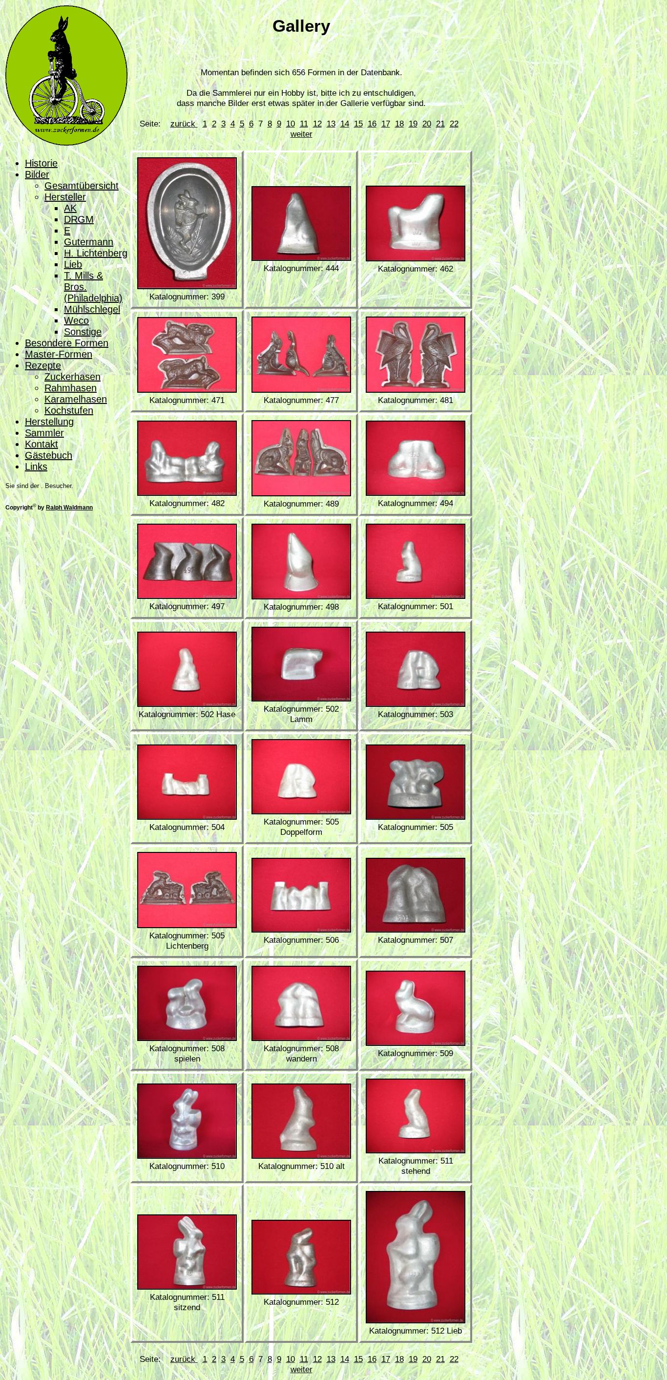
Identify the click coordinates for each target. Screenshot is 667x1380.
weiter (302, 134)
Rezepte (43, 365)
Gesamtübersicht (81, 185)
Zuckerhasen (72, 376)
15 (358, 123)
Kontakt (41, 444)
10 (290, 123)
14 (344, 123)
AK (70, 208)
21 (440, 123)
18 (399, 123)
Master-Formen (58, 354)
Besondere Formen (66, 343)
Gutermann (88, 241)
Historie (41, 163)
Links (36, 466)
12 (317, 123)
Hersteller (65, 196)
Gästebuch (48, 455)
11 (304, 123)
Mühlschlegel (92, 309)
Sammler (44, 432)
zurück (184, 123)
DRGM (79, 219)
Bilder (37, 174)
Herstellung (49, 421)
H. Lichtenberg (95, 253)
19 (413, 123)
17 (385, 123)
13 (331, 123)
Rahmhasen (70, 387)
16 (372, 123)
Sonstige (83, 331)
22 (454, 123)
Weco (76, 320)
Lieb (73, 264)
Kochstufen (68, 410)
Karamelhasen (75, 399)
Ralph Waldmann (69, 507)
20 (426, 123)
